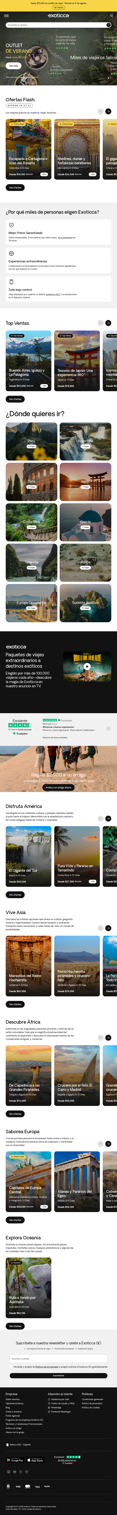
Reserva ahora (17, 75)
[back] (101, 111)
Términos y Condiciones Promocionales (24, 1424)
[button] (108, 78)
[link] (31, 441)
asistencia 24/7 (53, 294)
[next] (108, 111)
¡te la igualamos (65, 237)
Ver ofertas (58, 8)
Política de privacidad (46, 1367)
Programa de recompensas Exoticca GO (24, 1420)
